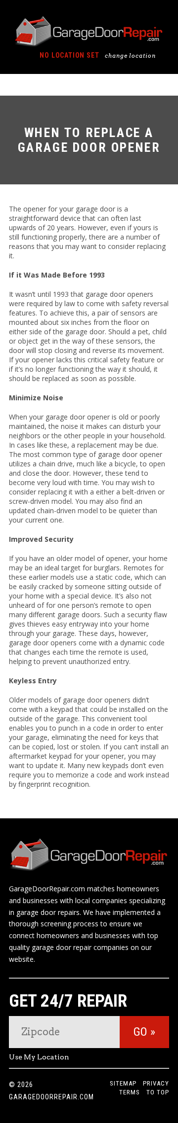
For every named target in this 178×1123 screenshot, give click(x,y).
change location (130, 55)
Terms (129, 1092)
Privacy (156, 1083)
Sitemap (123, 1083)
